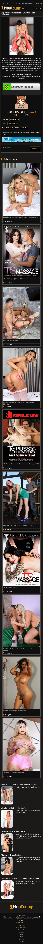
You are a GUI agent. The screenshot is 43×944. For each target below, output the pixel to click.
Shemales (24, 128)
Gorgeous (9, 128)
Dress (17, 128)
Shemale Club (21, 930)
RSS (21, 937)
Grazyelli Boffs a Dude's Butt (13, 831)
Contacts (21, 941)
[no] (27, 114)
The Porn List (21, 925)
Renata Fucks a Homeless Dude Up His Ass (19, 784)
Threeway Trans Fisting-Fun (13, 855)
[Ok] (16, 114)
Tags (21, 934)
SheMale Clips (14, 119)
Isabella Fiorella (13, 123)
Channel (21, 939)
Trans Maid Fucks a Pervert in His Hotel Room (20, 879)
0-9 (8, 3)
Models (21, 932)
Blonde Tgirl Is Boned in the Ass (14, 808)
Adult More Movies (21, 927)
